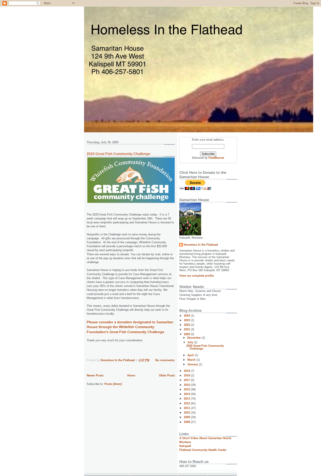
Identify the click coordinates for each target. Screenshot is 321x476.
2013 (187, 398)
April (191, 355)
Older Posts (167, 375)
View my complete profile (196, 275)
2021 (187, 329)
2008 (187, 422)
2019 (187, 371)
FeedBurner (216, 157)
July (190, 342)
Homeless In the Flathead (201, 244)
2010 (187, 412)
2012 (187, 403)
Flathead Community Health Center (202, 450)
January (193, 364)
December (194, 337)
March (192, 359)
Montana (185, 442)
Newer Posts (95, 375)
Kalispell (185, 446)
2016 (187, 384)
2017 (187, 380)
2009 (187, 417)
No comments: (165, 360)
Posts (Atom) (113, 384)
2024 (187, 315)
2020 (187, 334)
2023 (187, 320)
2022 (187, 324)
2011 (187, 408)
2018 (187, 375)
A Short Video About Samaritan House (205, 438)
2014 (187, 394)
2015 (187, 389)
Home (131, 375)
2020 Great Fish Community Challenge (118, 154)
